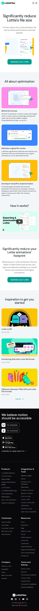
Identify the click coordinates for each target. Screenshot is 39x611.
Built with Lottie (7, 531)
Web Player (25, 487)
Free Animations (7, 494)
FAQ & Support (26, 537)
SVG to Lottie (26, 496)
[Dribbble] (27, 599)
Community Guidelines (28, 584)
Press (3, 572)
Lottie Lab (24, 540)
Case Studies (6, 522)
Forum (23, 534)
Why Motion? (6, 534)
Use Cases (5, 525)
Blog (22, 528)
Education (24, 525)
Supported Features (28, 550)
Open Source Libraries (28, 512)
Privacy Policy (25, 569)
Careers (4, 578)
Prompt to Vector (27, 490)
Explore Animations (8, 503)
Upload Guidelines (27, 587)
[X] (19, 599)
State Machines (26, 547)
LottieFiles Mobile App (9, 491)
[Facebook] (12, 599)
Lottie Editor (6, 488)
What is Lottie (26, 531)
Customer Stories (8, 528)
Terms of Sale (25, 578)
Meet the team (7, 575)
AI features (25, 556)
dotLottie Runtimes (27, 553)
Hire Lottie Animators (9, 500)
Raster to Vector (27, 493)
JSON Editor (25, 506)
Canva (23, 479)
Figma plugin (6, 479)
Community (25, 544)
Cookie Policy (25, 581)
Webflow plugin (26, 476)
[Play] (19, 221)
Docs (23, 522)
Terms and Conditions (28, 575)
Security (24, 572)
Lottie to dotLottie (27, 503)
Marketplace (6, 497)
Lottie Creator (7, 476)
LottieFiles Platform (8, 473)
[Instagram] (16, 599)
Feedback (5, 569)
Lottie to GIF (25, 499)
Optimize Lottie (26, 509)
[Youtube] (23, 599)
